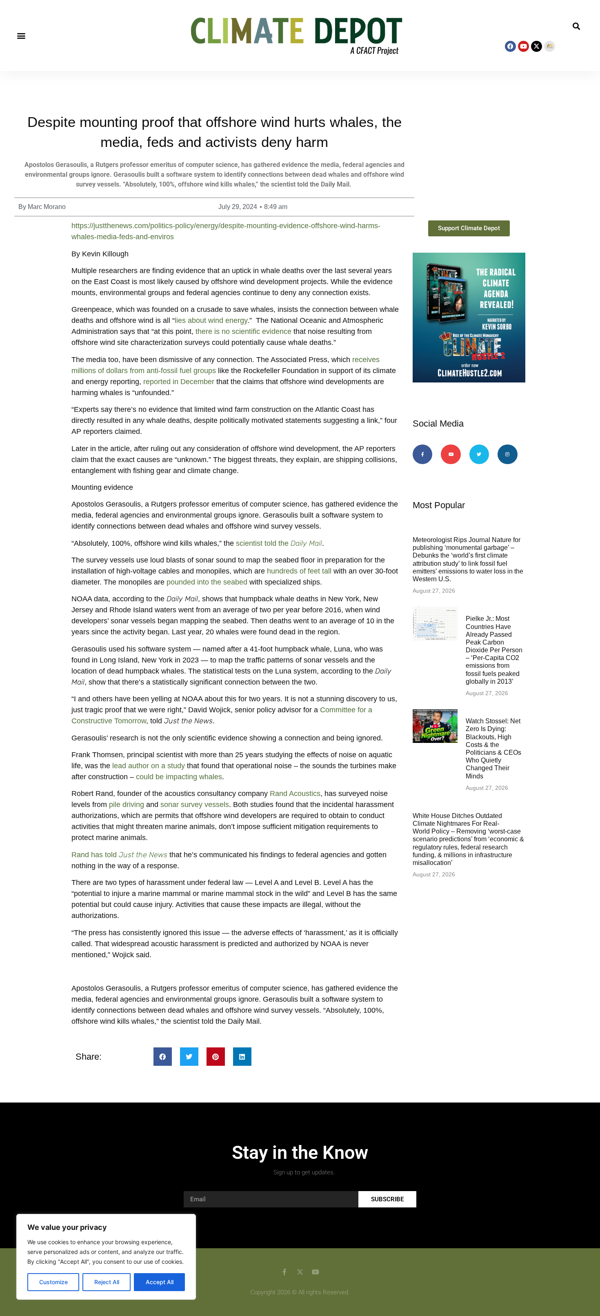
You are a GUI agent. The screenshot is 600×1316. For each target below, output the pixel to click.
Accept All (159, 1281)
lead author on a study (148, 766)
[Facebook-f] (422, 454)
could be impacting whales (179, 777)
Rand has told (119, 855)
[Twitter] (479, 454)
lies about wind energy (211, 320)
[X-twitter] (536, 46)
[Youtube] (523, 46)
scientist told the (279, 543)
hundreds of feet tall (299, 571)
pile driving (126, 804)
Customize (53, 1281)
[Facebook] (510, 46)
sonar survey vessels (194, 804)
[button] (21, 35)
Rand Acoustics (294, 793)
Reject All (106, 1281)
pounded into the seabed (207, 582)
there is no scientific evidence (243, 331)
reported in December (178, 382)
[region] (106, 1257)
